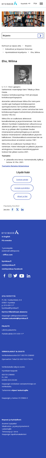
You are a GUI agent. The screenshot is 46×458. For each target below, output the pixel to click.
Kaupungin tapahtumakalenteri (14, 434)
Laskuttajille (6, 429)
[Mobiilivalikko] (40, 3)
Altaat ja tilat (22, 196)
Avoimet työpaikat (9, 423)
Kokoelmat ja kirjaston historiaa (18, 49)
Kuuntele (24, 3)
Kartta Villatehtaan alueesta (14, 312)
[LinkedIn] (22, 209)
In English (6, 236)
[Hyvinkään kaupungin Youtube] (22, 275)
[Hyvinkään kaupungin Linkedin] (28, 275)
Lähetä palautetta (9, 330)
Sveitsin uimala (22, 179)
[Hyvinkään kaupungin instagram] (10, 275)
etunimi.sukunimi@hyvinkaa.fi (15, 318)
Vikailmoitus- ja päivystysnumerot (15, 426)
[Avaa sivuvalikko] (40, 36)
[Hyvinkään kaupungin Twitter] (15, 275)
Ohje (35, 3)
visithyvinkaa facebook (12, 269)
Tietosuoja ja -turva (10, 431)
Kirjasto (6, 35)
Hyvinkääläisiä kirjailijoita (16, 52)
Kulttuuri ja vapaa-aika (11, 46)
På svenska (7, 240)
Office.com (7, 254)
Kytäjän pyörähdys (22, 188)
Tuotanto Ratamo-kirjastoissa (15, 166)
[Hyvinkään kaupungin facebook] (4, 275)
